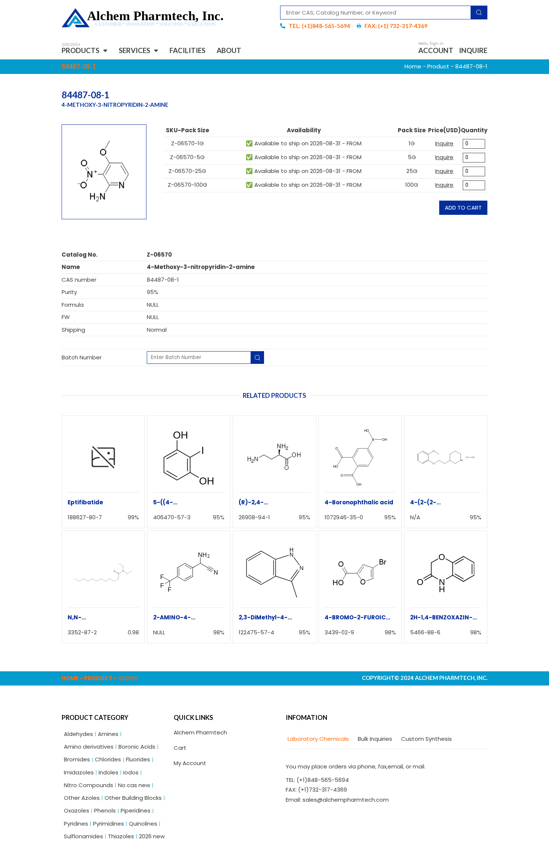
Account (435, 50)
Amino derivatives (89, 747)
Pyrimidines (108, 823)
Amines (108, 734)
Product (438, 66)
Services (134, 50)
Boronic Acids (136, 747)
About (229, 50)
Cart (180, 748)
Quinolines (143, 823)
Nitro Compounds (88, 785)
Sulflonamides (83, 836)
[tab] (317, 739)
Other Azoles (82, 798)
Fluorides (138, 759)
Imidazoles (79, 772)
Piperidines (136, 810)
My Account (190, 763)
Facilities (187, 50)
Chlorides (108, 759)
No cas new (134, 785)
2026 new (152, 836)
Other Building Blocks (133, 798)
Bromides (77, 759)
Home (412, 66)
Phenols (105, 810)
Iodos (131, 772)
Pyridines (76, 823)
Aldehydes (78, 734)
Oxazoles (76, 810)
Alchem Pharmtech (200, 732)
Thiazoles (121, 836)
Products (80, 50)
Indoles (108, 772)
